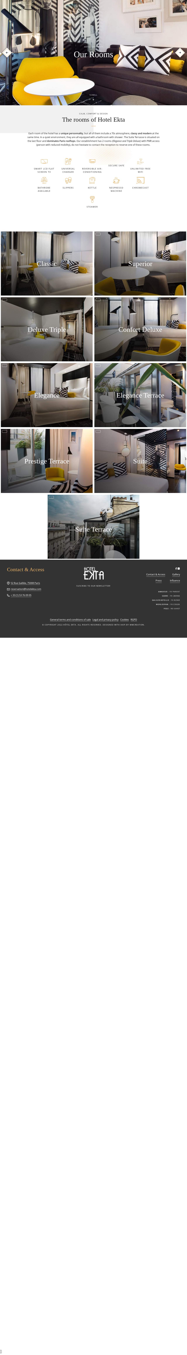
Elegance (46, 395)
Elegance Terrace (140, 395)
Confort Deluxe (140, 329)
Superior (140, 263)
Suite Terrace (93, 529)
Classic (47, 263)
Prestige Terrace (46, 461)
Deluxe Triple (47, 329)
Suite (140, 461)
